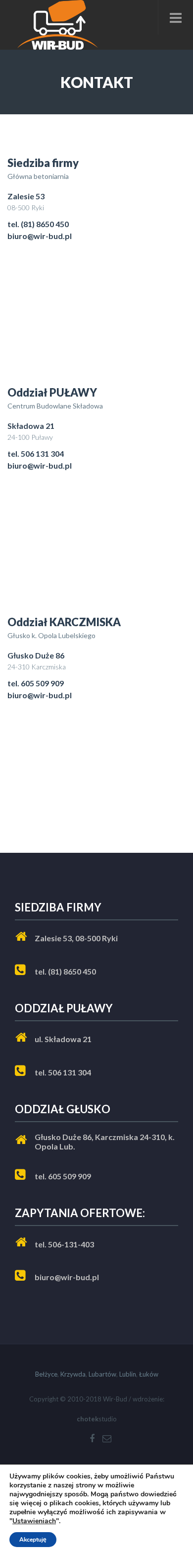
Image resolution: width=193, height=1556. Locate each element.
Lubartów (102, 1374)
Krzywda (73, 1374)
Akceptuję (33, 1540)
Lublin (127, 1374)
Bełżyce (46, 1374)
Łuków (148, 1374)
